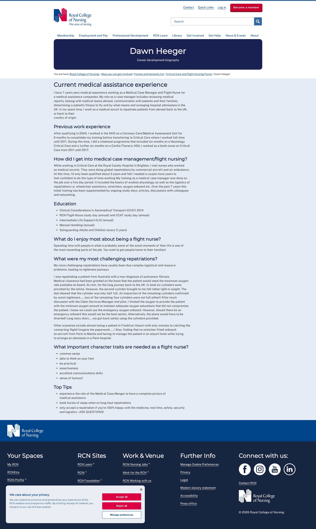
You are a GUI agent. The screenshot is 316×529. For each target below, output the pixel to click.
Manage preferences (121, 514)
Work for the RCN (134, 472)
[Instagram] (261, 468)
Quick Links (206, 7)
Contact (188, 7)
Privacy (185, 472)
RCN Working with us (137, 480)
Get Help (215, 35)
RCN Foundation (89, 480)
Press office (188, 503)
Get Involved (195, 35)
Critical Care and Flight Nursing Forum (189, 74)
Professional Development (130, 35)
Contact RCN (247, 483)
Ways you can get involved (116, 74)
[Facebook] (246, 468)
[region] (75, 504)
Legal (184, 480)
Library (177, 35)
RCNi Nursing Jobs (135, 464)
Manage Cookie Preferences (199, 464)
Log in (222, 7)
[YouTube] (276, 468)
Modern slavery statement (198, 488)
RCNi (81, 472)
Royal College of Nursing (84, 74)
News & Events (236, 35)
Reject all (121, 506)
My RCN (12, 464)
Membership (65, 35)
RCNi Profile (15, 480)
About (254, 35)
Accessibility (189, 495)
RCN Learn (160, 35)
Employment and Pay (93, 35)
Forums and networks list (149, 74)
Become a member (246, 7)
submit (258, 21)
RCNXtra (13, 472)
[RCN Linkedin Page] (291, 468)
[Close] (141, 489)
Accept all (121, 497)
